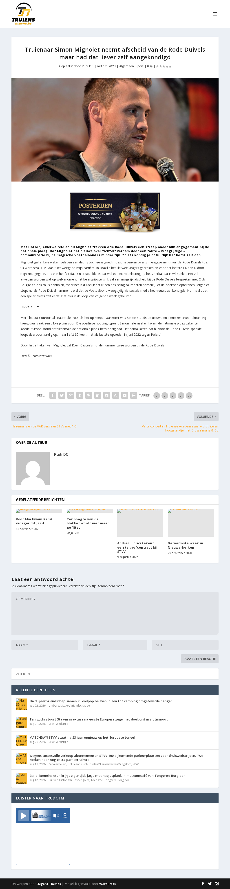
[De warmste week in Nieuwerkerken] (191, 523)
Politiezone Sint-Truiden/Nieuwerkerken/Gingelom (99, 764)
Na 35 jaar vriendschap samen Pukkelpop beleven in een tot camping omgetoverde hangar (100, 701)
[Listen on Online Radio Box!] (65, 816)
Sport (140, 66)
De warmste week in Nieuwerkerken (185, 545)
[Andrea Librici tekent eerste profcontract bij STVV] (140, 523)
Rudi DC (87, 66)
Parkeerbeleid (57, 764)
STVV (52, 724)
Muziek (64, 705)
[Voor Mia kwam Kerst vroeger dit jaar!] (39, 511)
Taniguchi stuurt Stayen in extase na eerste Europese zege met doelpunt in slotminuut (98, 719)
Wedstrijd (62, 724)
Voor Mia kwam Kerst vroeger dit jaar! (34, 521)
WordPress (107, 884)
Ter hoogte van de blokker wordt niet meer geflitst (88, 523)
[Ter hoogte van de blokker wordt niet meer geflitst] (90, 511)
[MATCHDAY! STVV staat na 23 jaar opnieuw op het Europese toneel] (21, 740)
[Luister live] (23, 815)
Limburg (54, 705)
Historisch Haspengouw (74, 780)
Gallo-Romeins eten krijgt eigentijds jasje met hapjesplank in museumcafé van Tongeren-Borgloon (107, 775)
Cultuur (53, 780)
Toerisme (97, 780)
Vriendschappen (81, 705)
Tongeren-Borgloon (117, 780)
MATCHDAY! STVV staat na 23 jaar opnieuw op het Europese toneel (82, 737)
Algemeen (126, 66)
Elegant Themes (49, 884)
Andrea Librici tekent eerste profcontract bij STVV (137, 547)
